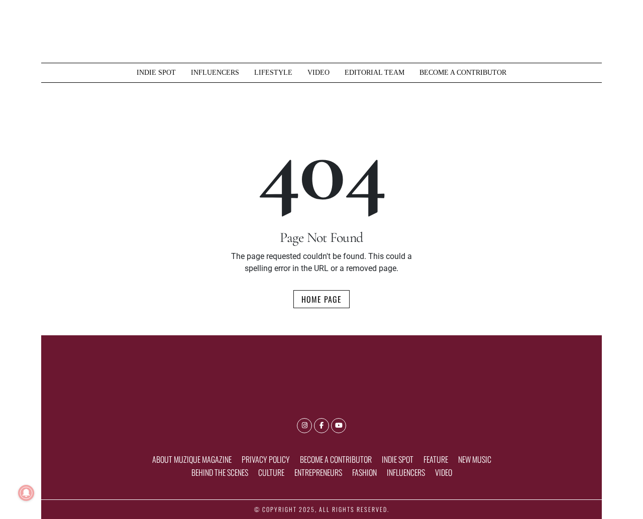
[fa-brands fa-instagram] (304, 425)
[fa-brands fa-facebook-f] (321, 425)
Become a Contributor (462, 72)
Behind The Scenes (219, 472)
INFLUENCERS (215, 72)
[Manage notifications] (26, 493)
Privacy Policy (266, 459)
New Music (474, 459)
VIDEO (318, 72)
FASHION (364, 472)
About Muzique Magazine (192, 459)
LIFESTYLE (273, 72)
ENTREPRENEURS (318, 472)
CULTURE (271, 472)
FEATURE (435, 459)
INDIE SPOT (156, 72)
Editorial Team (374, 72)
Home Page (321, 299)
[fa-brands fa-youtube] (338, 425)
